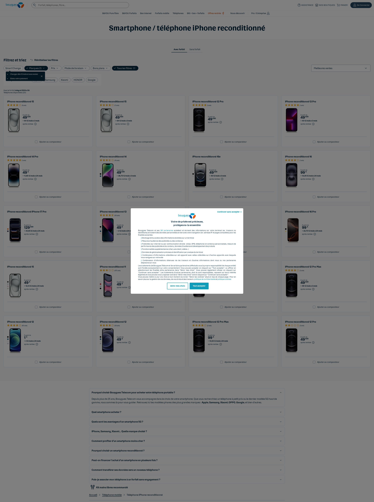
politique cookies (224, 279)
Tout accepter (199, 286)
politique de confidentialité (204, 279)
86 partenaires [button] (167, 230)
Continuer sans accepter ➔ (229, 212)
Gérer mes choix (177, 286)
